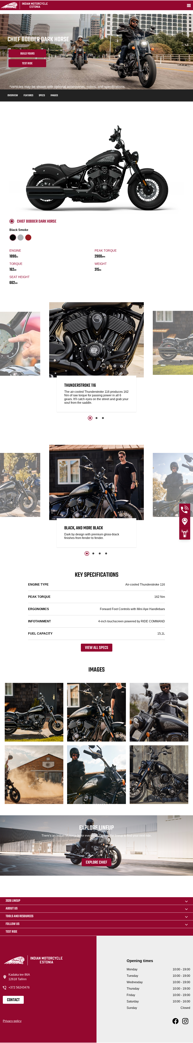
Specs (42, 95)
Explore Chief (96, 862)
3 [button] (103, 418)
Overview (13, 95)
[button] (12, 361)
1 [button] (90, 418)
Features (28, 95)
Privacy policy (12, 1021)
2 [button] (96, 418)
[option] (96, 358)
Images (54, 95)
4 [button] (106, 553)
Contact (13, 1000)
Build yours (27, 53)
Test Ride (27, 63)
